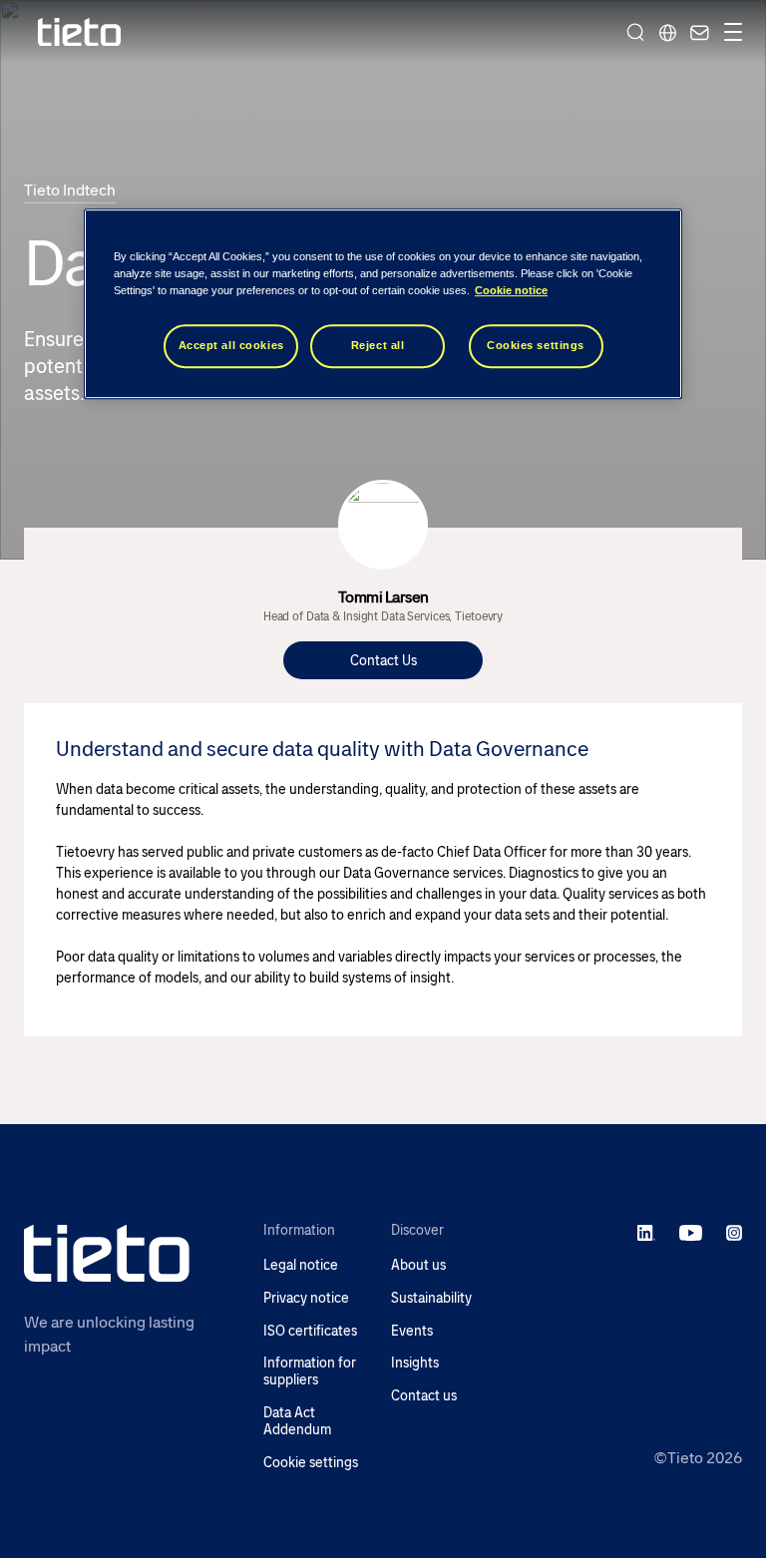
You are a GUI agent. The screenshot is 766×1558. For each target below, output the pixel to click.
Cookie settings (310, 1462)
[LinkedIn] (646, 1232)
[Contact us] (697, 32)
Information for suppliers (309, 1371)
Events (412, 1331)
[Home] (80, 32)
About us (418, 1265)
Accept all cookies (231, 346)
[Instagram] (734, 1232)
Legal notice (300, 1265)
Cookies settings (535, 346)
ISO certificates (310, 1331)
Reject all (378, 346)
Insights (415, 1363)
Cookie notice (511, 291)
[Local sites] (667, 32)
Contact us (424, 1395)
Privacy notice (306, 1298)
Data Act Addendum (297, 1421)
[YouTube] (690, 1232)
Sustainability (431, 1298)
